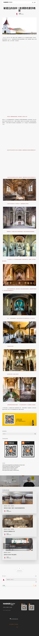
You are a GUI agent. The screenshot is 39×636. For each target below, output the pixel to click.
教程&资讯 (5, 505)
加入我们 (10, 607)
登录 (36, 576)
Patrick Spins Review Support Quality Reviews (10, 470)
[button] (34, 2)
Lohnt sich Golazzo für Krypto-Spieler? (9, 468)
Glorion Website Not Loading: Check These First (11, 466)
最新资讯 (12, 505)
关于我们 (4, 607)
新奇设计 (9, 505)
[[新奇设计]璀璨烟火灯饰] (19, 526)
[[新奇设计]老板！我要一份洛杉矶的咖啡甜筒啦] (19, 502)
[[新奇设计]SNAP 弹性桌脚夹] (19, 549)
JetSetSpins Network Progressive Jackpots (10, 467)
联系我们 (7, 607)
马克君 (20, 13)
